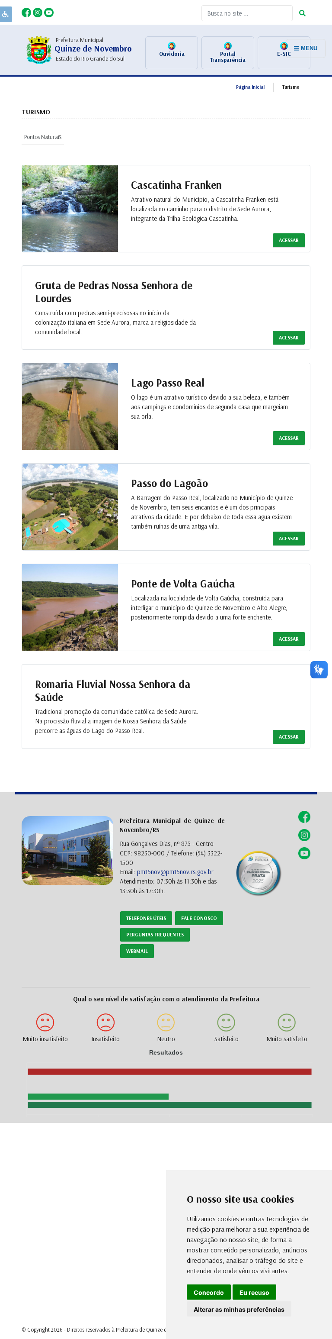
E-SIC (284, 53)
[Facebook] (27, 11)
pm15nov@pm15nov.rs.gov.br (175, 872)
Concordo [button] (209, 1292)
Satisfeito (226, 1039)
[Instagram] (38, 11)
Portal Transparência (228, 56)
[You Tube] (49, 11)
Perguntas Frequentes (155, 934)
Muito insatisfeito (45, 1039)
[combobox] (43, 136)
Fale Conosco (199, 918)
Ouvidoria (172, 53)
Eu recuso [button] (254, 1292)
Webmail (137, 951)
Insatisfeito (105, 1039)
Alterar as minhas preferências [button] (239, 1309)
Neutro (166, 1039)
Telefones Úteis (146, 918)
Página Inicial (250, 87)
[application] (166, 1084)
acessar (289, 240)
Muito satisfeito (286, 1039)
